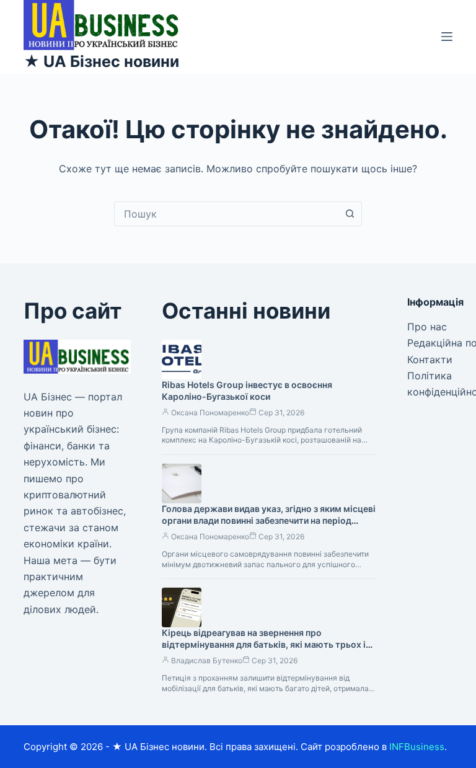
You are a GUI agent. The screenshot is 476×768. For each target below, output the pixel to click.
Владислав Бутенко (206, 660)
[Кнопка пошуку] (349, 214)
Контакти (429, 359)
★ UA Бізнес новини (101, 61)
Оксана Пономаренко (210, 412)
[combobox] (226, 213)
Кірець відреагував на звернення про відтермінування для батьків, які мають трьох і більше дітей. (264, 644)
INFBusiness (416, 747)
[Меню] (446, 36)
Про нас (427, 326)
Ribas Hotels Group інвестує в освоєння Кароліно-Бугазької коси (247, 390)
